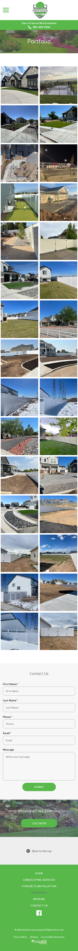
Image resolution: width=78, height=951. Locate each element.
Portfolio (39, 41)
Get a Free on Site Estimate (39, 23)
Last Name (11, 700)
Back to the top (42, 851)
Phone (8, 717)
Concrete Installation (39, 886)
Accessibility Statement (52, 937)
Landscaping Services (39, 879)
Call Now (39, 823)
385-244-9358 (41, 27)
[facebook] (39, 913)
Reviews (39, 899)
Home (39, 873)
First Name (11, 684)
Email (8, 733)
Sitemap (34, 937)
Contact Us (39, 905)
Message (8, 749)
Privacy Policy (20, 937)
